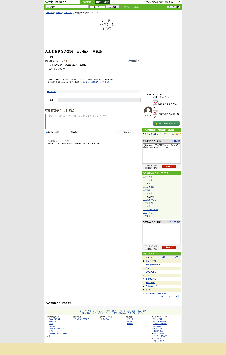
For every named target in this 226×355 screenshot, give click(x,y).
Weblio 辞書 (50, 13)
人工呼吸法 (147, 180)
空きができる (151, 272)
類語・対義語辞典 (159, 321)
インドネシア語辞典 (160, 336)
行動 (147, 275)
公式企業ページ (132, 319)
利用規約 (52, 326)
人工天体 (146, 216)
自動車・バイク (116, 311)
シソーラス (68, 13)
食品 (120, 313)
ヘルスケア (96, 313)
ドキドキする (151, 261)
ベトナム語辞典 (158, 341)
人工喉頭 (146, 184)
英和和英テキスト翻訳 (59, 110)
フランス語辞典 (158, 333)
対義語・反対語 (102, 2)
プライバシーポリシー (56, 328)
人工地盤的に (148, 203)
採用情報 (130, 324)
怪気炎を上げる (152, 286)
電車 (108, 311)
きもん (148, 268)
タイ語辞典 (157, 338)
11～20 (161, 257)
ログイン (148, 115)
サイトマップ (53, 331)
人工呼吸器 (147, 177)
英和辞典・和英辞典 (160, 324)
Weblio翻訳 (157, 326)
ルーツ (148, 290)
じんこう (50, 69)
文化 (84, 313)
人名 (124, 313)
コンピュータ (100, 311)
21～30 (174, 257)
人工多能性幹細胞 (150, 210)
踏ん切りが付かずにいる (156, 293)
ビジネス (83, 311)
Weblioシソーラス (56, 61)
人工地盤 (146, 190)
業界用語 (91, 311)
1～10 (148, 257)
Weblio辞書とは (54, 319)
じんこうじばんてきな (154, 134)
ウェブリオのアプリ (82, 319)
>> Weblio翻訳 (174, 141)
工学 (128, 311)
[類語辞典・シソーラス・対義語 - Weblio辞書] (51, 3)
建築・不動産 (136, 311)
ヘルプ (51, 324)
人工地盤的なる (149, 200)
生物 (115, 313)
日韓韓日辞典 (158, 331)
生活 (88, 313)
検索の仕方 (52, 321)
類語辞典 (87, 2)
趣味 (102, 313)
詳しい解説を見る (92, 82)
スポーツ (109, 313)
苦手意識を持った (153, 265)
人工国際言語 (148, 187)
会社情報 (130, 321)
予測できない (151, 279)
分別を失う (150, 283)
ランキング (51, 92)
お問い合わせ (105, 82)
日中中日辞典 (158, 328)
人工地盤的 (147, 193)
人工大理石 (147, 213)
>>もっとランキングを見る (170, 296)
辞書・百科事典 (138, 313)
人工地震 (146, 206)
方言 (129, 313)
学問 (144, 311)
